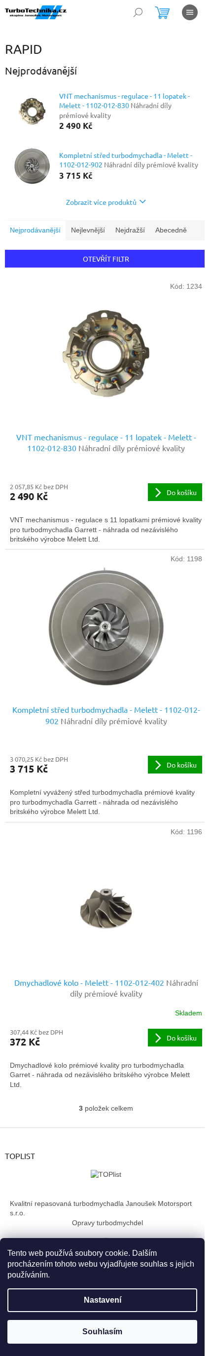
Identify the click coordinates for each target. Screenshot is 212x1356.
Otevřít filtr (106, 258)
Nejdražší (130, 230)
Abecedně (171, 230)
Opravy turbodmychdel (107, 1223)
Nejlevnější (88, 230)
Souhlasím (102, 1331)
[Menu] (190, 12)
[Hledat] (138, 12)
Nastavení (102, 1300)
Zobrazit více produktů (101, 201)
